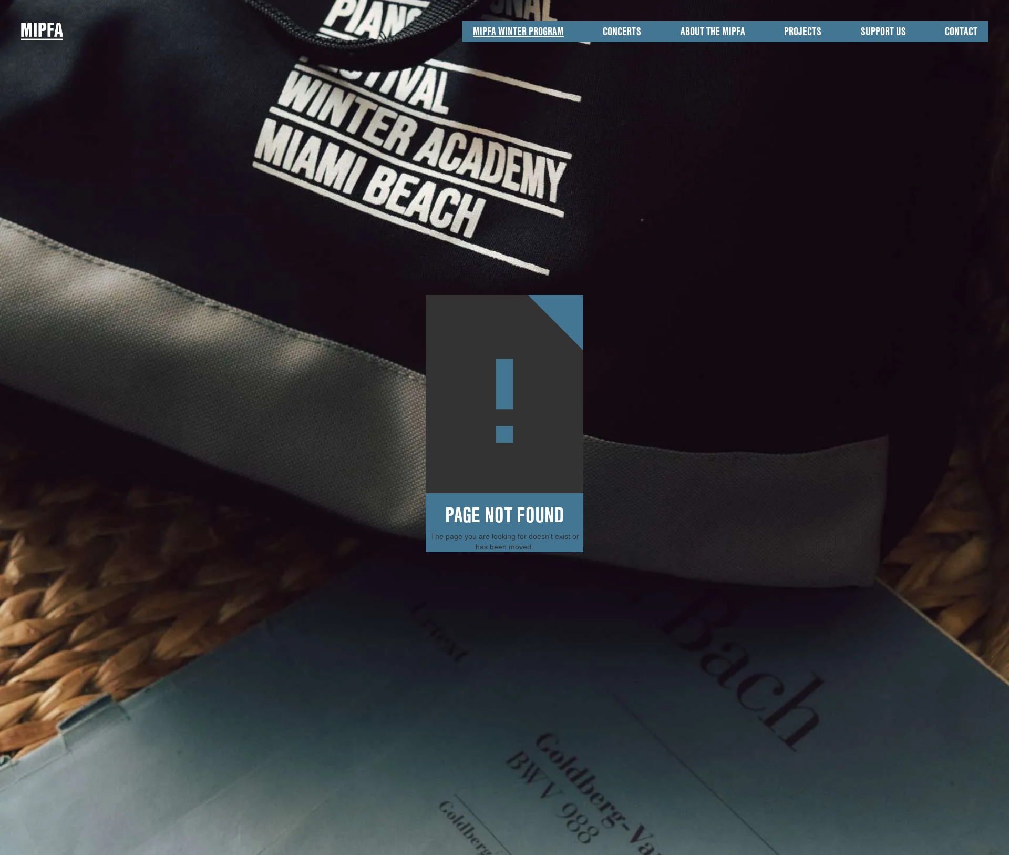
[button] (518, 31)
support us (883, 31)
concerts (622, 31)
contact (961, 31)
